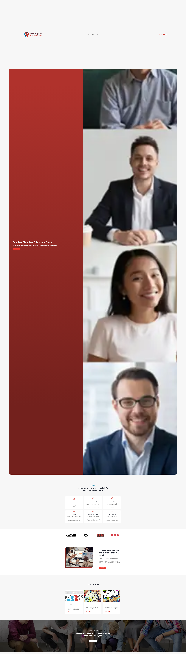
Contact (97, 34)
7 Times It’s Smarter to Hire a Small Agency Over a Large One (91, 604)
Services (88, 34)
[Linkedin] (161, 34)
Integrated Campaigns (71, 603)
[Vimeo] (166, 34)
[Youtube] (164, 34)
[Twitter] (159, 34)
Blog (93, 34)
